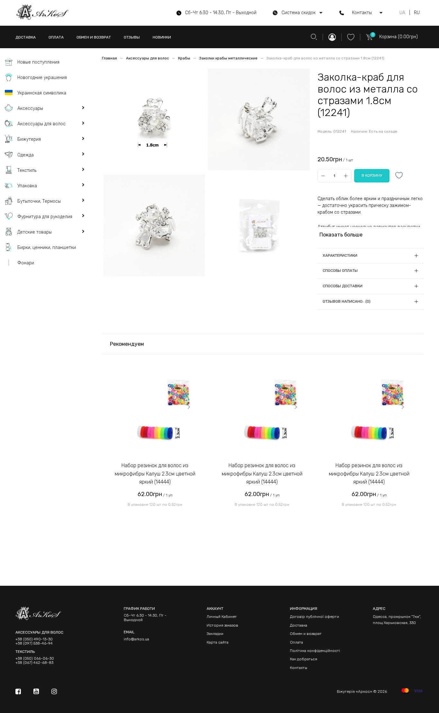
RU (417, 12)
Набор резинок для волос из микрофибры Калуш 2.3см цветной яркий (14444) (155, 473)
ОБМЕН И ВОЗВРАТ (93, 37)
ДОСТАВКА (25, 37)
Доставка (298, 625)
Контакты (298, 667)
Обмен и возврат (306, 633)
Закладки (215, 633)
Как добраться (303, 659)
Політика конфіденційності (315, 650)
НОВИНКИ (162, 37)
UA (402, 12)
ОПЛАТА (56, 37)
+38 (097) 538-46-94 (34, 643)
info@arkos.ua (136, 639)
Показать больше (341, 235)
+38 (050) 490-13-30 (34, 639)
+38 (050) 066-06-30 (34, 658)
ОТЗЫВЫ (132, 37)
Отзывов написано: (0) (347, 301)
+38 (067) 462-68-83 (34, 663)
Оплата (296, 642)
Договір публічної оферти (314, 616)
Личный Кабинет (222, 616)
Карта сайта (217, 642)
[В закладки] (399, 176)
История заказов (222, 625)
